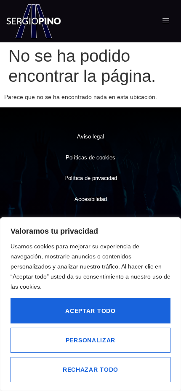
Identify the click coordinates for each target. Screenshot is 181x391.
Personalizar (90, 340)
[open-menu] (166, 21)
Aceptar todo (90, 311)
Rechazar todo (90, 369)
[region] (90, 304)
